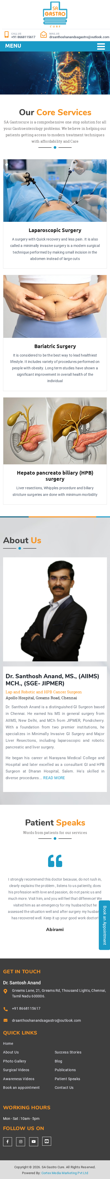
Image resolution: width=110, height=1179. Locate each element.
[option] (55, 609)
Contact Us (64, 1088)
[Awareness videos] (33, 1141)
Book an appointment (21, 1088)
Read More (54, 778)
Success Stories (68, 1052)
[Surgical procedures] (46, 1141)
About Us (11, 1052)
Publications (65, 1070)
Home (8, 1043)
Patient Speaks (67, 1079)
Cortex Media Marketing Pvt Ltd (64, 1173)
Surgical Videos (16, 1070)
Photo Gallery (14, 1061)
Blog (58, 1061)
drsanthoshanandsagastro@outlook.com (46, 1020)
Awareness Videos (18, 1079)
